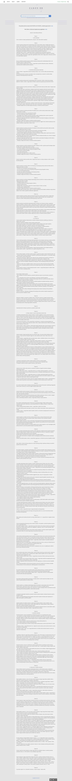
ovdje (52, 25)
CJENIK (18, 1)
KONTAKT (24, 1)
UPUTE (8, 1)
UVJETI (13, 1)
